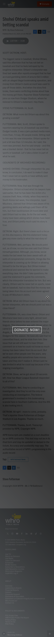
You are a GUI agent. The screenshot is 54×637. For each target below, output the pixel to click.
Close (47, 298)
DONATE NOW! (27, 330)
